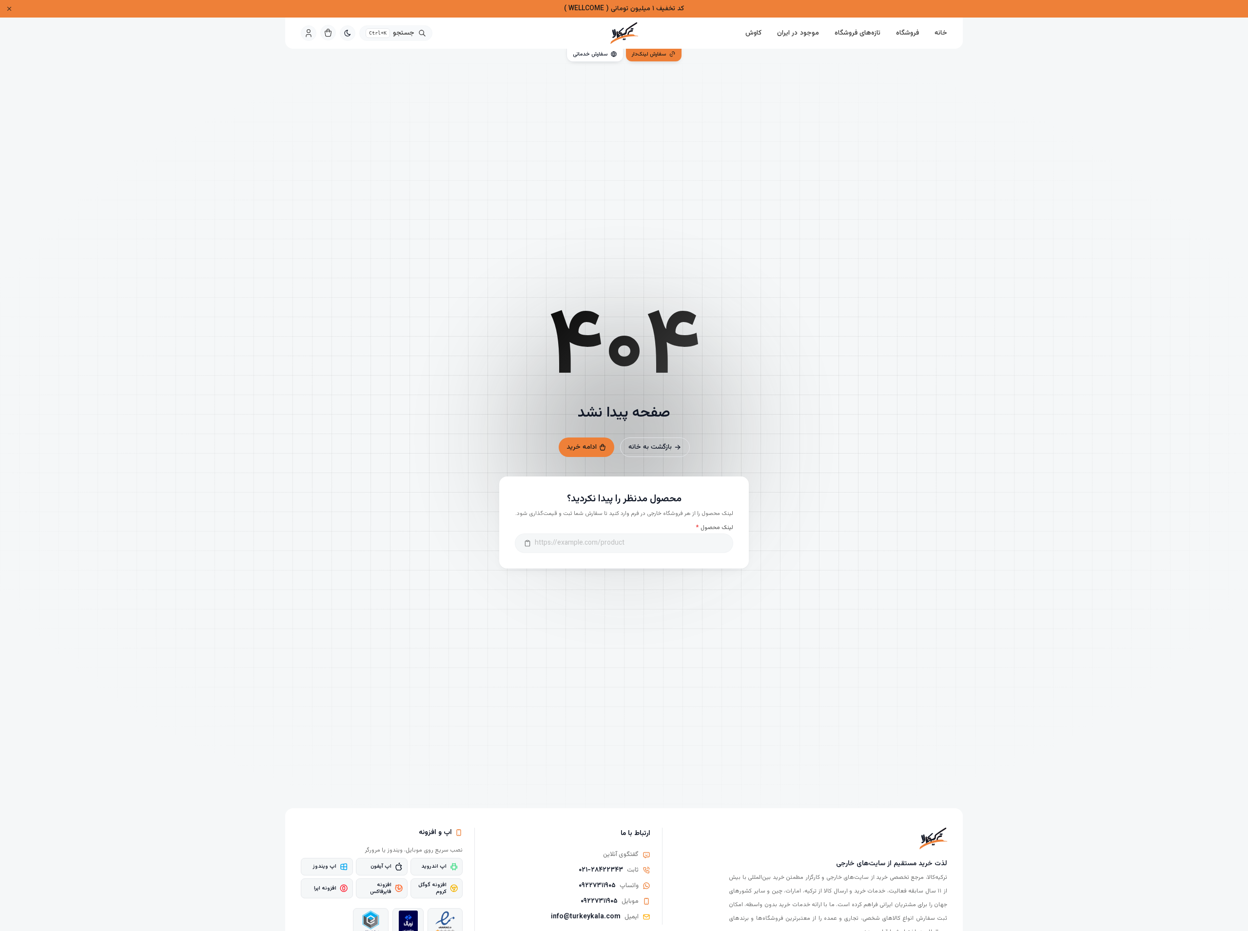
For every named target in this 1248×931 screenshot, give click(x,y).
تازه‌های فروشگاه (857, 33)
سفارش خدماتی (590, 54)
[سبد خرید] (328, 32)
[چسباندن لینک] (527, 543)
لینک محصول (714, 528)
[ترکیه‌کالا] (624, 33)
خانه (941, 33)
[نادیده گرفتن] (9, 8)
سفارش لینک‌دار (649, 54)
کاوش (753, 33)
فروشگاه (907, 33)
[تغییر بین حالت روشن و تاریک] (347, 33)
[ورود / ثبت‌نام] (308, 33)
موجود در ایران (798, 33)
